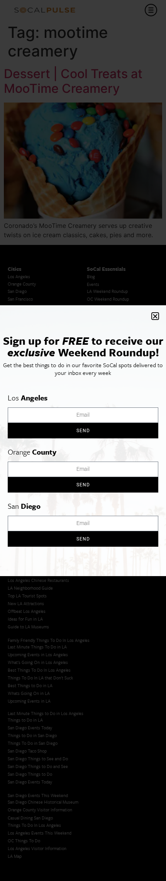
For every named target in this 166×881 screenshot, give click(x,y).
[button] (155, 316)
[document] (83, 440)
